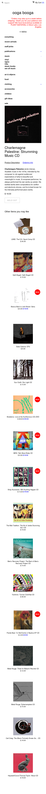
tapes (7, 62)
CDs (6, 64)
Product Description (12, 162)
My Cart (39, 2)
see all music (10, 68)
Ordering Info (28, 162)
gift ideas (9, 98)
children (8, 93)
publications (23, 51)
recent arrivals (11, 41)
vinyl (7, 59)
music (23, 56)
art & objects (10, 74)
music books (10, 66)
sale (6, 103)
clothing (23, 84)
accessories (10, 89)
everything (9, 37)
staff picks (9, 46)
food (7, 79)
